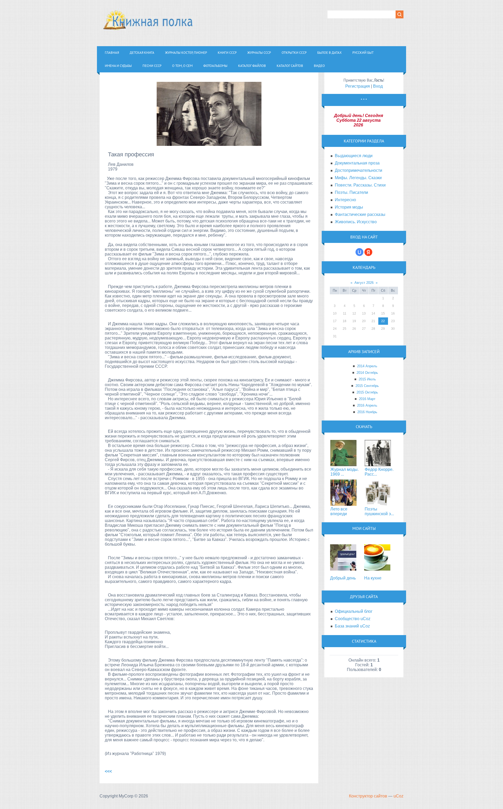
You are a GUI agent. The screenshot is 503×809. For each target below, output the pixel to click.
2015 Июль (367, 379)
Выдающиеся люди (354, 155)
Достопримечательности (358, 170)
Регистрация (357, 86)
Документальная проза (357, 163)
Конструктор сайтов (368, 796)
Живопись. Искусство (356, 222)
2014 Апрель (367, 366)
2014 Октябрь (367, 373)
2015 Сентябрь (367, 386)
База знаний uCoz (352, 626)
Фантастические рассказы (360, 214)
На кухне (372, 578)
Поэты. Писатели (351, 192)
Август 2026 (364, 283)
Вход (378, 86)
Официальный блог (354, 611)
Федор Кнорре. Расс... (379, 471)
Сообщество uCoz (352, 618)
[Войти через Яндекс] (368, 252)
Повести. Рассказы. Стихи (360, 185)
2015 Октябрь (367, 392)
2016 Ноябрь (367, 412)
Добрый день (343, 578)
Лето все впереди (338, 511)
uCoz (398, 796)
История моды (349, 207)
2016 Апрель (367, 405)
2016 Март (367, 399)
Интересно (345, 200)
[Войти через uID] (359, 252)
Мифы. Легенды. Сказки (358, 177)
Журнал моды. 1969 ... (344, 471)
